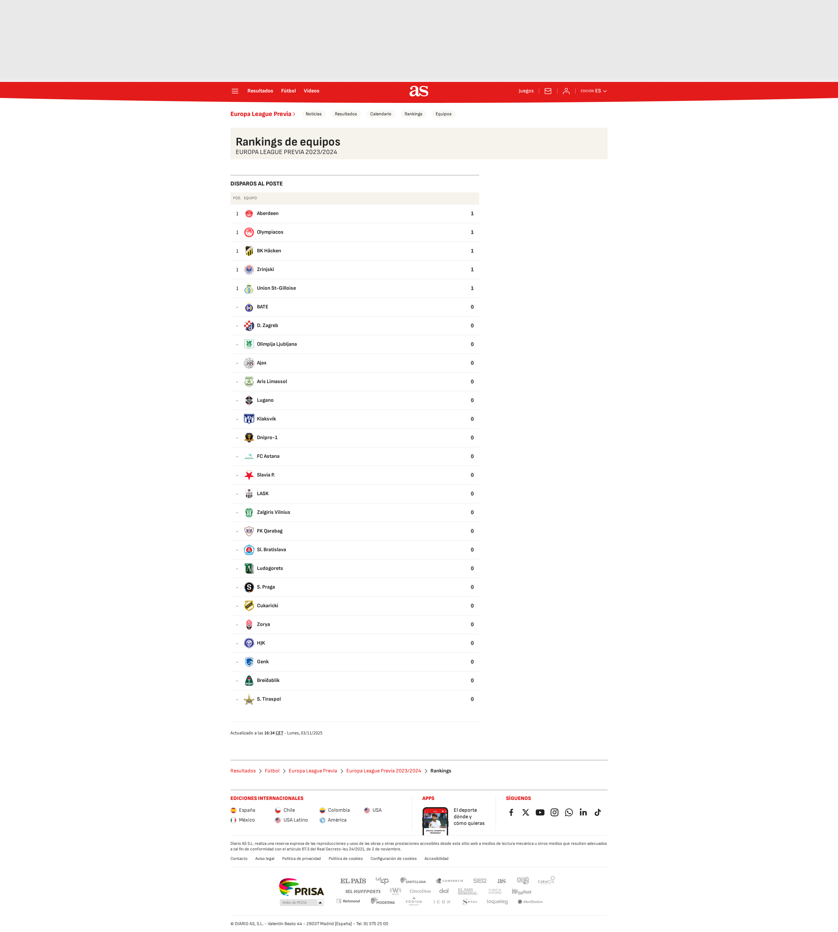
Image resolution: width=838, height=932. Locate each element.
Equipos (444, 114)
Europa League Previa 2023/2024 (383, 771)
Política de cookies (346, 858)
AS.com (501, 880)
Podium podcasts (413, 902)
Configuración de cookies (394, 858)
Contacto (238, 858)
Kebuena (521, 891)
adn (523, 880)
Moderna (383, 902)
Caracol (546, 880)
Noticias (314, 114)
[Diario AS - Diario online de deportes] (419, 91)
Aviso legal (264, 858)
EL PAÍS (353, 880)
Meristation (530, 902)
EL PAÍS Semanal (467, 891)
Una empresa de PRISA (301, 887)
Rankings (414, 114)
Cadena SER (480, 880)
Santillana (413, 880)
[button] (301, 903)
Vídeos (311, 91)
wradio (396, 891)
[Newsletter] (548, 91)
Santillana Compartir (449, 880)
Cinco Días (420, 891)
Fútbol (288, 91)
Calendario (381, 114)
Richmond (348, 901)
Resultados (260, 91)
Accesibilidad (436, 858)
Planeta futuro (494, 891)
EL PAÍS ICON (441, 902)
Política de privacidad (301, 858)
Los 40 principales (382, 880)
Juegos (526, 91)
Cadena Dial (444, 891)
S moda (469, 902)
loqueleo (497, 902)
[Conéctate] (566, 91)
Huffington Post (362, 891)
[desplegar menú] (235, 91)
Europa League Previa (260, 114)
